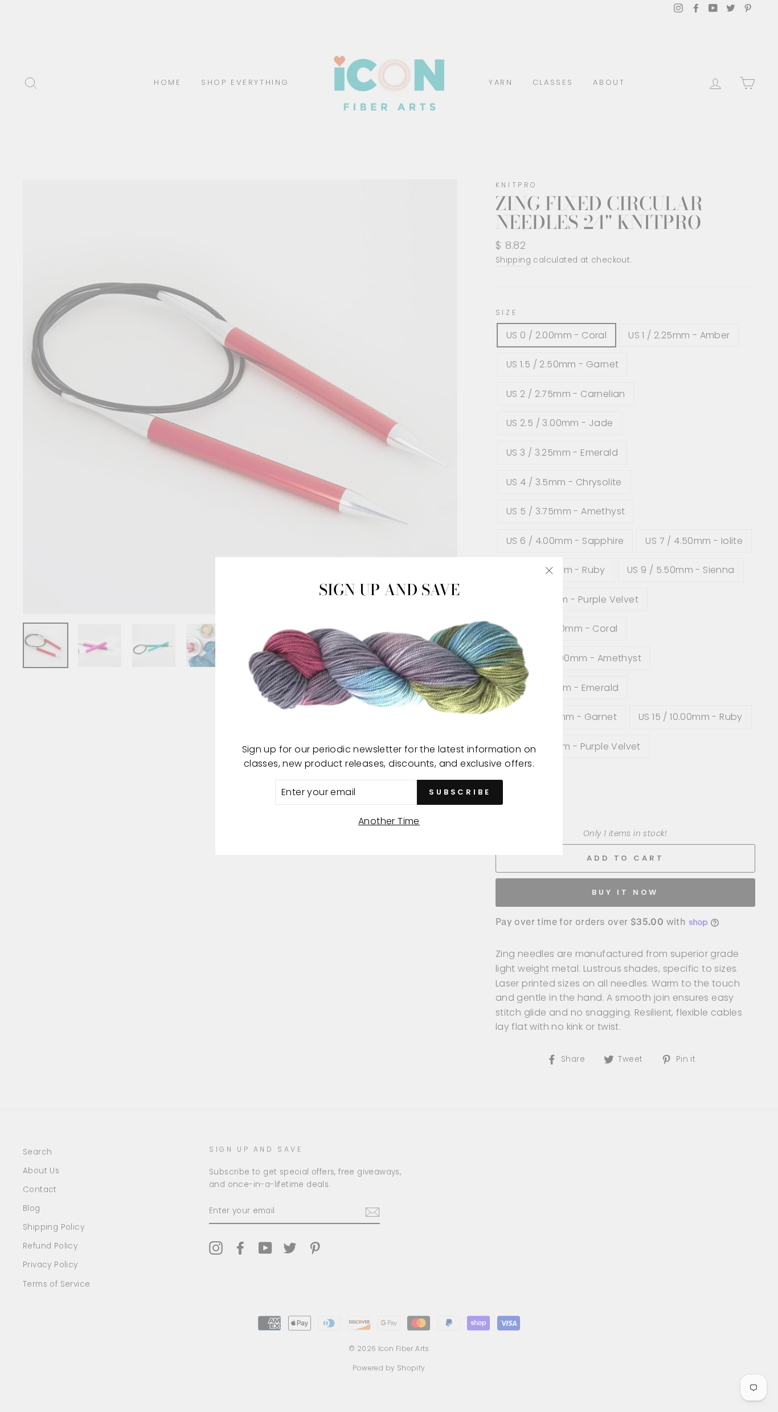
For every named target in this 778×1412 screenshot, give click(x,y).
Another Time (389, 821)
